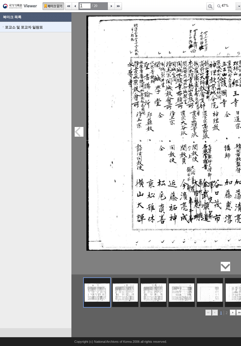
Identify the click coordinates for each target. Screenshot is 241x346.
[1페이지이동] (97, 292)
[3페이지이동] (153, 292)
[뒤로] (233, 313)
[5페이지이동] (210, 292)
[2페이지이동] (125, 292)
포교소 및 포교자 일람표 (24, 27)
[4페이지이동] (181, 292)
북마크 (53, 6)
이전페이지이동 (79, 132)
